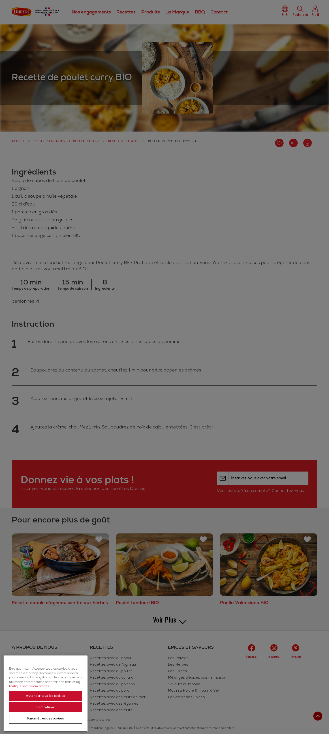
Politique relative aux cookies (29, 686)
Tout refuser (45, 707)
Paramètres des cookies (45, 719)
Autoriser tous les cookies (45, 696)
